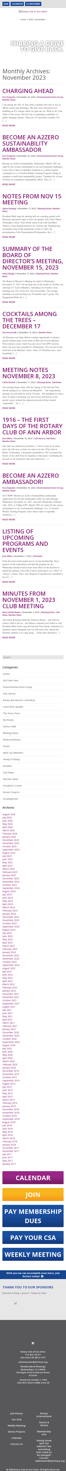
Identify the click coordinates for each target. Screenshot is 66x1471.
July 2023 (7, 932)
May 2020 (7, 1054)
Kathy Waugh (8, 273)
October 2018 (9, 1115)
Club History (39, 438)
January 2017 (9, 1163)
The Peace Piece (11, 713)
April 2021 (7, 1019)
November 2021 (10, 997)
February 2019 (9, 1102)
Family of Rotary (11, 759)
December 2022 (10, 955)
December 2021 (10, 993)
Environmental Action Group (50, 97)
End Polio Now (10, 680)
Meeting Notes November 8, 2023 (28, 373)
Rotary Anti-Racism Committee (19, 700)
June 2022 (7, 974)
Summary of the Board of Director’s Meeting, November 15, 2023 (32, 258)
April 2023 (7, 942)
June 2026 (7, 820)
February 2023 (9, 949)
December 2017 (10, 1147)
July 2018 (7, 1125)
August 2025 (8, 852)
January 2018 (9, 1144)
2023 (31, 19)
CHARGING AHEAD (28, 91)
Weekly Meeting (33, 1254)
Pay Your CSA (33, 1237)
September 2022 (11, 965)
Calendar (17, 3)
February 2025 (9, 872)
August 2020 (8, 1045)
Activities (7, 765)
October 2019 (9, 1077)
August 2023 (8, 929)
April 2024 (7, 904)
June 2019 (7, 1090)
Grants (6, 673)
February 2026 (9, 833)
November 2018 (10, 1112)
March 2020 (8, 1061)
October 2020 (9, 1038)
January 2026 (9, 836)
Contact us (35, 1292)
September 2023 (11, 926)
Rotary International (44, 1415)
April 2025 (7, 865)
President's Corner (12, 785)
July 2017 (7, 1154)
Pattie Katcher (8, 382)
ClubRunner (33, 3)
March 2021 (8, 1022)
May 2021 (7, 1016)
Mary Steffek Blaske (11, 612)
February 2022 (9, 987)
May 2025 (7, 862)
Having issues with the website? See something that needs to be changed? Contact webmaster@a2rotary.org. (50, 1450)
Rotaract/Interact (12, 739)
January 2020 (9, 1067)
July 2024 (7, 894)
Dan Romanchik (9, 332)
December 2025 (10, 839)
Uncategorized (10, 798)
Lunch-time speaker (13, 706)
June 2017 (7, 1157)
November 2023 (10, 920)
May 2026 (7, 823)
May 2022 (7, 977)
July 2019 (7, 1086)
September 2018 (11, 1118)
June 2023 (7, 936)
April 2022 (7, 981)
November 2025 (10, 843)
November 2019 (10, 1074)
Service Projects (11, 792)
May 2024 (7, 900)
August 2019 (8, 1083)
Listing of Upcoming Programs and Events (25, 540)
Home (23, 19)
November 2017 (10, 1151)
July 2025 (7, 856)
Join (6, 3)
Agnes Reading (9, 208)
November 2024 (10, 881)
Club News (56, 382)
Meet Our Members (13, 752)
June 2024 (7, 897)
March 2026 (8, 830)
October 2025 (9, 846)
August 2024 (8, 891)
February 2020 (9, 1064)
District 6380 (9, 726)
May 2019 (7, 1093)
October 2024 (9, 884)
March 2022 (8, 984)
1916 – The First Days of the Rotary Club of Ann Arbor (32, 426)
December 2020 (10, 1032)
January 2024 (9, 913)
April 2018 (7, 1135)
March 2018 (8, 1138)
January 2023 (9, 952)
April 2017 (7, 1160)
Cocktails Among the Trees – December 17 (29, 320)
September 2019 (11, 1080)
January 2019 (9, 1106)
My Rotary (8, 719)
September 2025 (11, 849)
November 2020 (10, 1035)
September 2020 (11, 1042)
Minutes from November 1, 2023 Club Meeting (28, 600)
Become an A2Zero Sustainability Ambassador (30, 143)
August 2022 (8, 968)
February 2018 (9, 1141)
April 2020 (7, 1058)
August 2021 (8, 1006)
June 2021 (7, 1013)
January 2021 (9, 1029)
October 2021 (9, 1000)
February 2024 (9, 910)
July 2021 (7, 1009)
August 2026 (8, 814)
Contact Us (16, 1444)
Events (6, 746)
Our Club (16, 1419)
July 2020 (7, 1048)
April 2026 (7, 827)
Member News (9, 99)
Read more (8, 125)
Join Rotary (16, 1413)
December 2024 (10, 878)
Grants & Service (44, 1424)
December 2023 (10, 916)
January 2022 (9, 990)
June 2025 (7, 859)
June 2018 (7, 1128)
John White (7, 438)
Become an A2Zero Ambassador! (30, 479)
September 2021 (11, 1003)
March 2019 (8, 1099)
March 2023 (8, 945)
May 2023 (7, 939)
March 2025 (8, 868)
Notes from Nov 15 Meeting (31, 199)
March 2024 (8, 907)
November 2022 (10, 958)
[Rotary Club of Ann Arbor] (33, 10)
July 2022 (7, 971)
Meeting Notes (45, 208)
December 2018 (10, 1109)
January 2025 (9, 875)
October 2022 (9, 961)
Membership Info (44, 1433)
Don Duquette (8, 97)
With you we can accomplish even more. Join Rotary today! (33, 1274)
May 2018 (7, 1131)
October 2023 (9, 923)
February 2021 (9, 1025)
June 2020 (7, 1051)
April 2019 (7, 1096)
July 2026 (7, 817)
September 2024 (11, 888)
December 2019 (10, 1070)
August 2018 (8, 1122)
